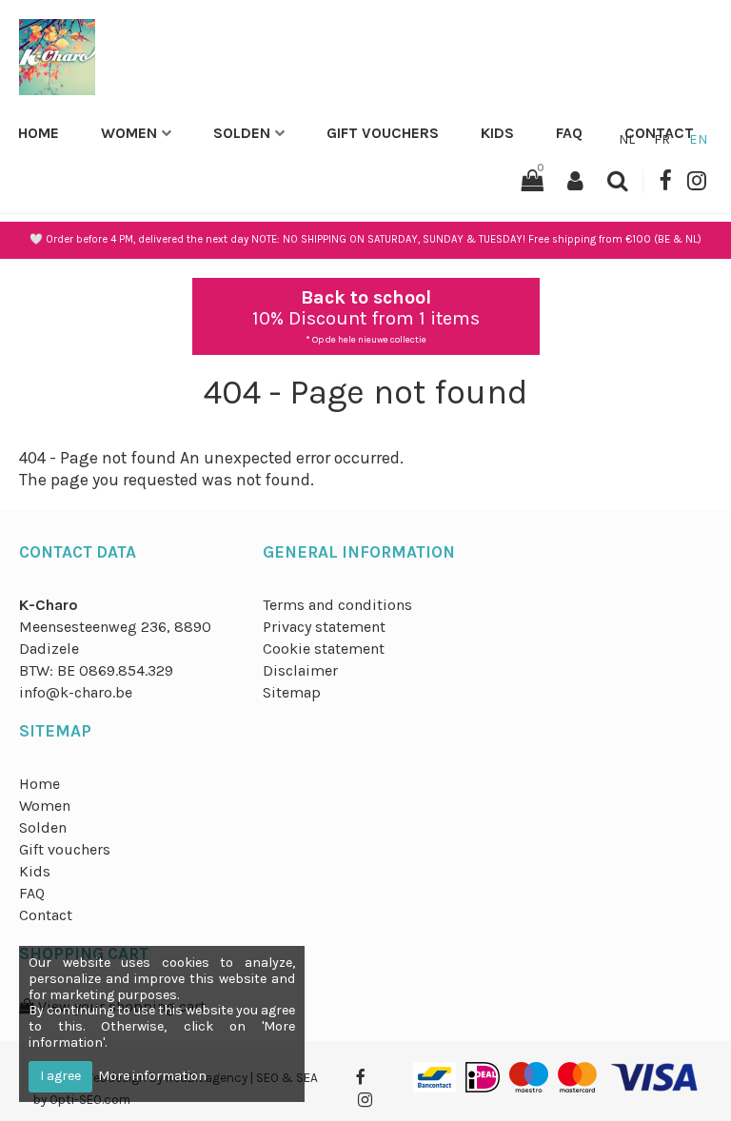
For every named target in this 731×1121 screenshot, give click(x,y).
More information (152, 1076)
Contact (45, 915)
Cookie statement (324, 648)
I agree (60, 1076)
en (698, 139)
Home (38, 133)
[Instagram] (697, 181)
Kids (497, 133)
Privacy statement (324, 627)
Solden (241, 133)
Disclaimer (300, 670)
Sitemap (292, 692)
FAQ (569, 133)
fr (662, 139)
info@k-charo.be (75, 692)
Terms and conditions (337, 605)
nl (627, 139)
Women (129, 133)
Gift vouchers (382, 133)
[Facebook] (665, 181)
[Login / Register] (575, 181)
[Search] (618, 181)
